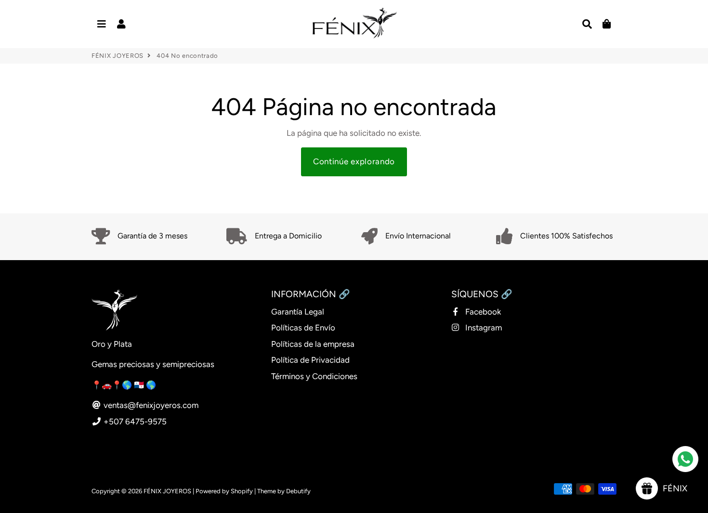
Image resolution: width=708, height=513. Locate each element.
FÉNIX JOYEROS (118, 55)
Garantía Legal (297, 311)
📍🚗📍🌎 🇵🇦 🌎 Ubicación (143, 385)
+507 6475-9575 (134, 421)
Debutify (298, 491)
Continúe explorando (354, 161)
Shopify (242, 491)
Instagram (482, 327)
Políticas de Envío (303, 327)
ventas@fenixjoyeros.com (150, 405)
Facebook (482, 311)
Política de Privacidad (310, 360)
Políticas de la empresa (312, 344)
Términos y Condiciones (314, 376)
